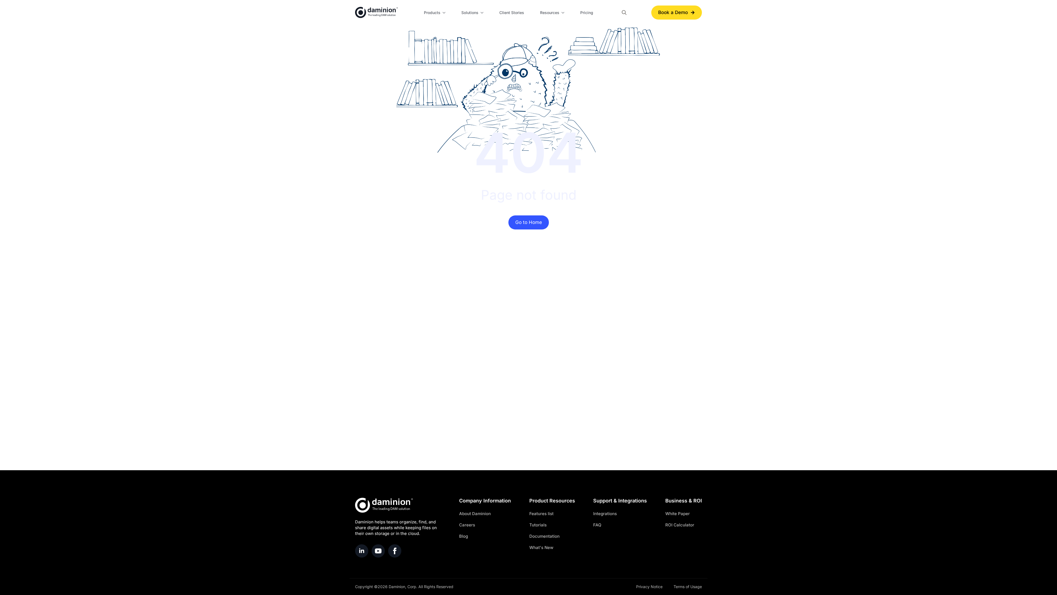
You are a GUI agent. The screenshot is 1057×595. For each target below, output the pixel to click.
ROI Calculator (679, 525)
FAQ (597, 525)
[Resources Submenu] (563, 13)
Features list (541, 513)
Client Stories (511, 12)
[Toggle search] (624, 12)
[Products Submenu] (444, 13)
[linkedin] (361, 551)
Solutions (469, 12)
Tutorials (538, 525)
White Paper (677, 513)
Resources (549, 12)
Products (432, 12)
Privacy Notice (649, 586)
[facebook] (394, 551)
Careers (467, 525)
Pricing (586, 12)
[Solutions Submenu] (482, 13)
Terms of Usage (688, 586)
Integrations (605, 513)
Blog (463, 536)
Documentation (544, 536)
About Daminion (475, 513)
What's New (541, 547)
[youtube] (378, 551)
